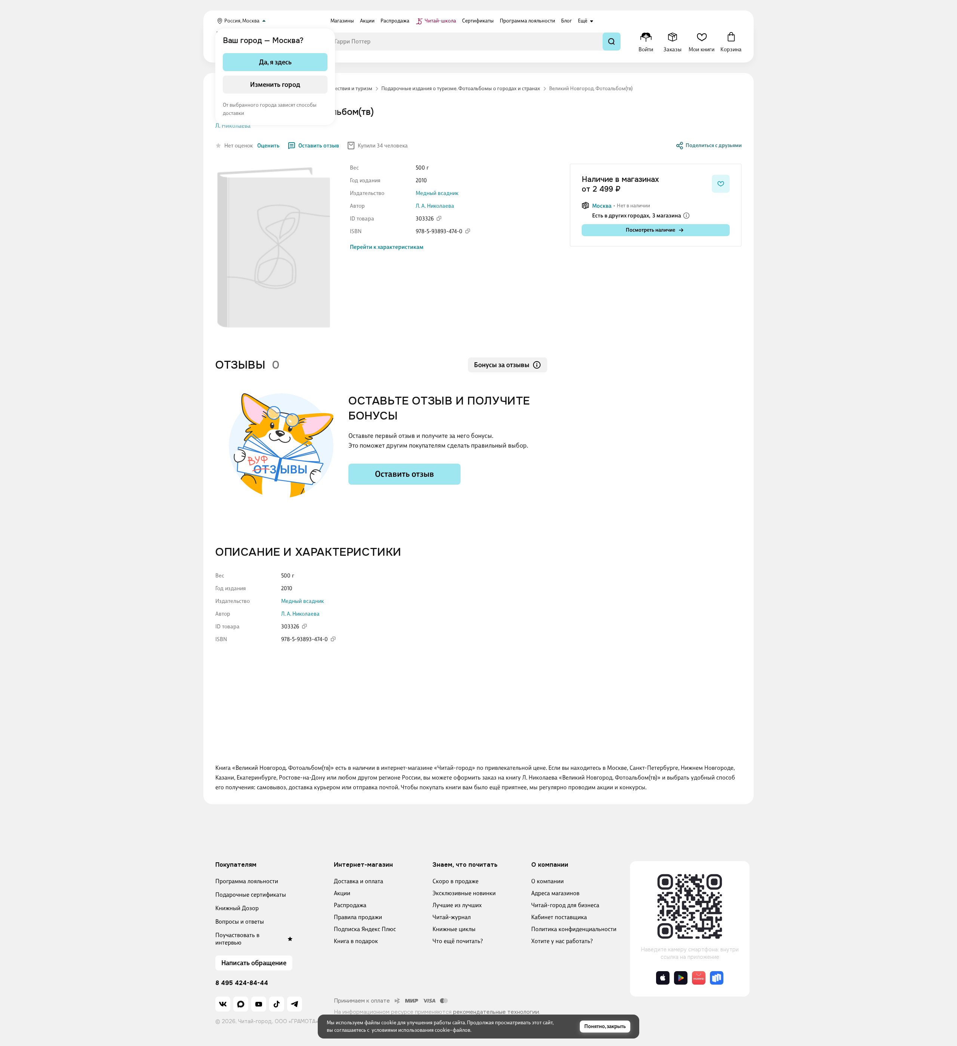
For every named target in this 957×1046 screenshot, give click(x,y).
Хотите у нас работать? (562, 941)
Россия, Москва (241, 21)
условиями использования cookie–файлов (421, 1030)
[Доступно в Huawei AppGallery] (698, 978)
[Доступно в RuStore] (716, 978)
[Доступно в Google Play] (680, 978)
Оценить (268, 145)
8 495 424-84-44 (241, 983)
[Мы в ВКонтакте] (222, 1004)
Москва (602, 205)
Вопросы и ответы (239, 921)
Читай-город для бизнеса (565, 905)
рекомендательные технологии (496, 1012)
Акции (342, 893)
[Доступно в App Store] (663, 978)
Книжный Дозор (237, 908)
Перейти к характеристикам (387, 247)
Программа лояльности (246, 881)
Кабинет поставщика (559, 917)
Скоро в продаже (455, 881)
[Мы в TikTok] (276, 1004)
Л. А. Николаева (435, 205)
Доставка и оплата (358, 881)
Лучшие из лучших (457, 905)
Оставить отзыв (318, 145)
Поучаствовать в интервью (237, 938)
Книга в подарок (356, 941)
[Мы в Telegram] (294, 1004)
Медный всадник (437, 193)
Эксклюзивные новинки (464, 893)
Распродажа (350, 905)
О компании (547, 881)
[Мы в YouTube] (258, 1004)
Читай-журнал (452, 917)
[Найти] (612, 42)
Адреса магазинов (555, 893)
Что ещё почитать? (458, 941)
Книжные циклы (454, 929)
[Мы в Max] (240, 1004)
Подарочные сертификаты (250, 894)
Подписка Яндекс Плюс (365, 929)
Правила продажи (358, 917)
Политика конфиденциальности (573, 929)
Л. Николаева (232, 125)
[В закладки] (721, 184)
